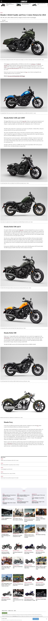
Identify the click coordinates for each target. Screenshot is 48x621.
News (1, 12)
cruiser (5, 66)
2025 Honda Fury (20, 498)
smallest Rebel (7, 337)
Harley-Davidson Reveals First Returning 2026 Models (22, 502)
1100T (20, 66)
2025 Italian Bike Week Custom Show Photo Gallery (6, 568)
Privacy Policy (4, 610)
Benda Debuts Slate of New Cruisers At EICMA (8, 473)
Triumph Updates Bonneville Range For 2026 (6, 535)
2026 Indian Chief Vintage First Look (8, 499)
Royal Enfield (5, 550)
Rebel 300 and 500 (15, 68)
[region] (24, 619)
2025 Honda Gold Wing (40, 534)
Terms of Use (10, 610)
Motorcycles (19, 500)
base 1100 (24, 121)
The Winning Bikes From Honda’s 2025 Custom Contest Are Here (7, 584)
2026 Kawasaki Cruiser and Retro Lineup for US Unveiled (9, 477)
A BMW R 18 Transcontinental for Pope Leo (18, 600)
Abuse (15, 610)
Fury (26, 72)
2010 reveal (9, 443)
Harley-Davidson (28, 550)
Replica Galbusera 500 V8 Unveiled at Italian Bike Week (41, 568)
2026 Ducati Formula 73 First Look (38, 495)
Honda (8, 63)
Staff (4, 20)
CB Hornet (33, 63)
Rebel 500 (21, 229)
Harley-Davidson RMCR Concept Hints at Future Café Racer (10, 464)
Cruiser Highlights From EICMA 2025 (6, 469)
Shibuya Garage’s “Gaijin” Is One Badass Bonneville (38, 502)
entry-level (9, 68)
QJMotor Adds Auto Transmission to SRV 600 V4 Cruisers (9, 460)
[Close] (46, 619)
